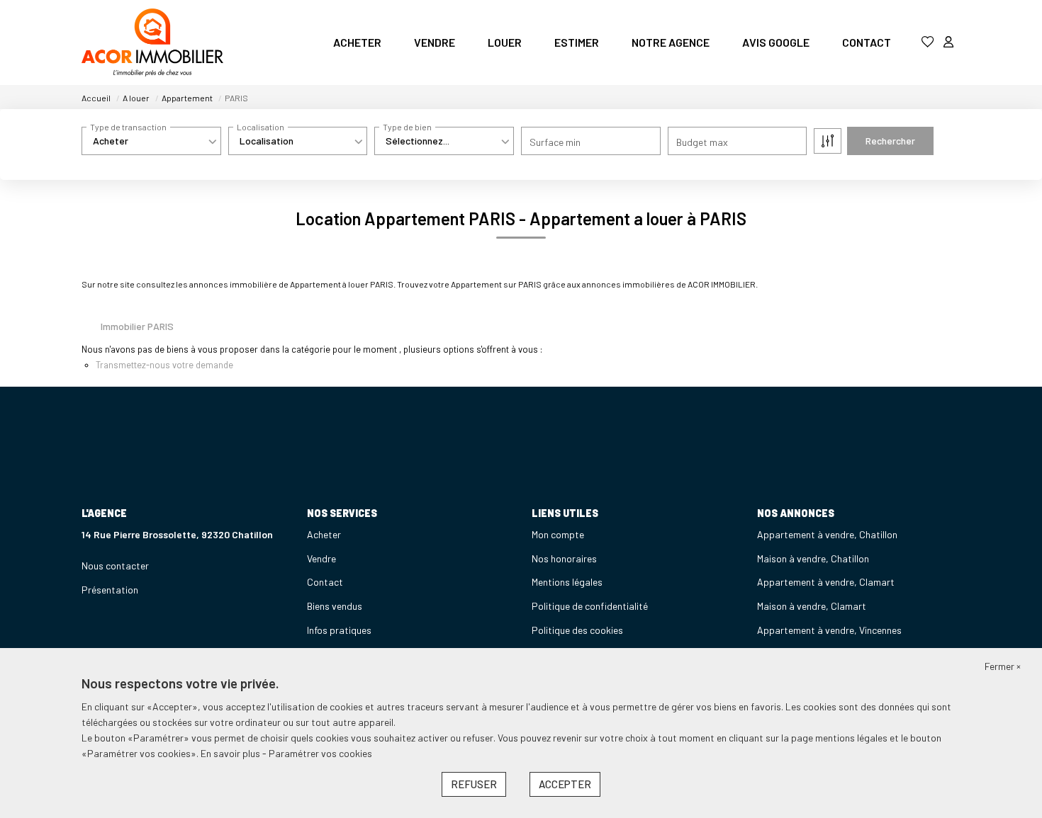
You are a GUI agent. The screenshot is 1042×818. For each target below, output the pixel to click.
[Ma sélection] (927, 42)
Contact (866, 42)
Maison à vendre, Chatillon (813, 558)
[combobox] (151, 140)
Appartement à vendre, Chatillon (827, 534)
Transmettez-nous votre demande (164, 364)
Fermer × (1003, 666)
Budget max (702, 142)
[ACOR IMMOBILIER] (152, 42)
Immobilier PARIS (137, 326)
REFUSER (474, 784)
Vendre (434, 42)
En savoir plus (231, 753)
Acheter (357, 42)
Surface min (555, 142)
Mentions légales (567, 582)
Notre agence (671, 42)
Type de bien (407, 127)
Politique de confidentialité (590, 606)
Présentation (110, 590)
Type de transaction (128, 127)
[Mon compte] (948, 42)
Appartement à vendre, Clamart (826, 582)
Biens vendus (334, 606)
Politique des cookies (577, 630)
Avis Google (775, 42)
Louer (505, 42)
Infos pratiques (339, 630)
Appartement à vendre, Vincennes (829, 630)
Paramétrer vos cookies (320, 753)
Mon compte (558, 534)
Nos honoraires (564, 558)
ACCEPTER (565, 784)
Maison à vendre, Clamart (811, 606)
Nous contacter (115, 565)
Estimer (576, 42)
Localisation (260, 127)
